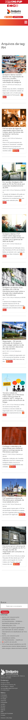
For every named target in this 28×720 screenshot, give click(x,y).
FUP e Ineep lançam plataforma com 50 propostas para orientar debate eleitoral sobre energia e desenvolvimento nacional (14, 646)
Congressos (4, 697)
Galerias (3, 710)
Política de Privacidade (7, 713)
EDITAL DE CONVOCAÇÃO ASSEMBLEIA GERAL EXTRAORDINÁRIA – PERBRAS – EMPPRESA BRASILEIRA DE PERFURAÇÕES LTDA (12, 621)
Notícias (3, 708)
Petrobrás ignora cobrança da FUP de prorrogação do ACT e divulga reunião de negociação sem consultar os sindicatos (14, 549)
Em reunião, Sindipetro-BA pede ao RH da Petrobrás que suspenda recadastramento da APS (14, 185)
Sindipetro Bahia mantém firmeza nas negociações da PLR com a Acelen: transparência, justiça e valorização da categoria (13, 78)
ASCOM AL (5, 140)
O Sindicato (4, 695)
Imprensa (3, 700)
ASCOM (5, 86)
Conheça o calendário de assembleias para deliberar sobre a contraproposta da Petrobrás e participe (13, 449)
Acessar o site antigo (6, 718)
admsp (22, 404)
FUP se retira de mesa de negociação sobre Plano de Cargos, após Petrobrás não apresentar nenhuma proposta (13, 132)
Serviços (3, 706)
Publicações (4, 702)
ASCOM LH (5, 353)
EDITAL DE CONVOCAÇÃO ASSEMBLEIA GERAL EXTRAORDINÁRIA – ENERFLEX (12, 638)
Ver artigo (16, 150)
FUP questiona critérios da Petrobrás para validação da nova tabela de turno (13, 500)
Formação (3, 698)
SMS (2, 711)
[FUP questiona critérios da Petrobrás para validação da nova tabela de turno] (14, 488)
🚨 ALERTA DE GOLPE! (9, 642)
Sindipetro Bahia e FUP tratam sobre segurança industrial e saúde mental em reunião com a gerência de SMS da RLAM (13, 237)
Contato (3, 715)
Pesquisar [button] (5, 612)
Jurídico (3, 704)
